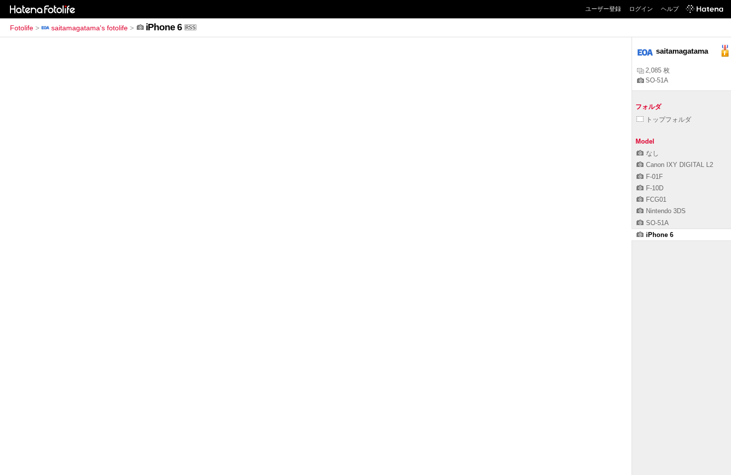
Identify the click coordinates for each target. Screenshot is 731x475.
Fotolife (21, 28)
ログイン (641, 8)
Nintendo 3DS (666, 211)
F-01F (654, 176)
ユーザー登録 (603, 8)
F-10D (654, 188)
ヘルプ (670, 8)
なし (652, 153)
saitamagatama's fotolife (89, 28)
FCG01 (656, 199)
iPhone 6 (659, 234)
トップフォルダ (668, 119)
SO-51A (656, 80)
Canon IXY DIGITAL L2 (679, 164)
